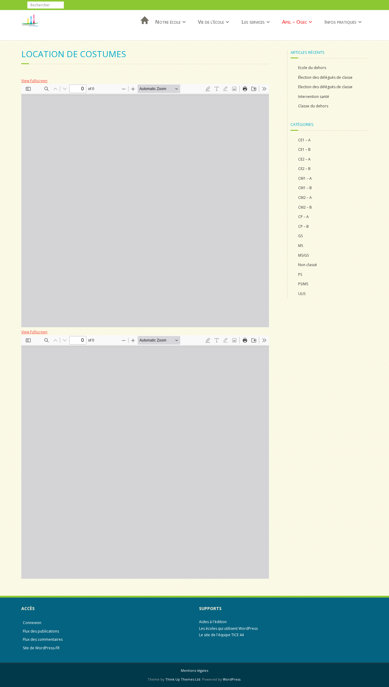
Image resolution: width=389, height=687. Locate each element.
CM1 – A (305, 178)
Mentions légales (194, 670)
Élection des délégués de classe (325, 77)
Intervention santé (313, 96)
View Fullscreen (34, 80)
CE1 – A (304, 140)
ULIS (301, 293)
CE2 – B (304, 168)
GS (300, 235)
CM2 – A (305, 197)
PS (300, 274)
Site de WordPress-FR (41, 648)
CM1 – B (305, 187)
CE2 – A (304, 159)
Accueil (143, 28)
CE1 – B (304, 149)
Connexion (32, 622)
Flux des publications (41, 631)
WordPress (231, 679)
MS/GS (303, 255)
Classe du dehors (313, 106)
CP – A (303, 216)
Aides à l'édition (213, 621)
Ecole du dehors (312, 67)
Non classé (307, 264)
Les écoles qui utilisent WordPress (228, 628)
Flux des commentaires (43, 639)
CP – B (303, 226)
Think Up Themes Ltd (182, 679)
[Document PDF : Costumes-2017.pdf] (145, 457)
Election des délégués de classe (325, 86)
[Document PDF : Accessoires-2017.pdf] (145, 205)
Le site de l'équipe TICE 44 (221, 634)
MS (300, 245)
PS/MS (303, 283)
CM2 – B (305, 207)
